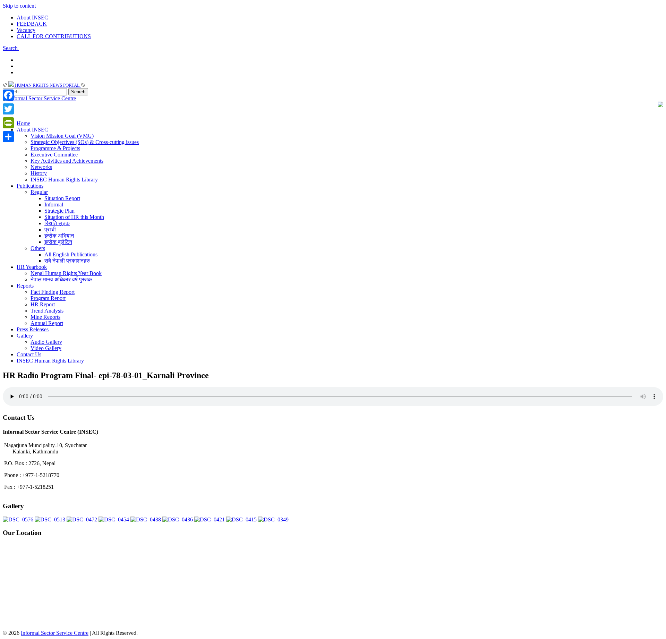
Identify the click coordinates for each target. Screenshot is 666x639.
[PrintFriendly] (8, 123)
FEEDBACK (32, 24)
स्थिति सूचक (57, 223)
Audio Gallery (46, 342)
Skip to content (19, 6)
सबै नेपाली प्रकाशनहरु (67, 261)
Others (38, 248)
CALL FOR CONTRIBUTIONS (54, 36)
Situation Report (62, 198)
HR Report (43, 304)
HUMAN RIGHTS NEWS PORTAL (47, 85)
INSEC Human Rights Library (64, 179)
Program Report (48, 298)
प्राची (50, 229)
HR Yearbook (32, 267)
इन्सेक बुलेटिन (58, 242)
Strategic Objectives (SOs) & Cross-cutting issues (85, 142)
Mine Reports (45, 317)
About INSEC (32, 17)
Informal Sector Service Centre (54, 633)
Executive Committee (54, 154)
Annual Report (47, 323)
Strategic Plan (59, 211)
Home (23, 123)
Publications (30, 186)
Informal (53, 204)
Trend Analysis (47, 311)
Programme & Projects (55, 148)
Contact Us (29, 354)
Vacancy (26, 30)
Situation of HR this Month (74, 217)
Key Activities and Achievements (67, 161)
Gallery (25, 336)
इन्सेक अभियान (59, 236)
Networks (41, 167)
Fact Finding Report (53, 292)
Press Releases (33, 329)
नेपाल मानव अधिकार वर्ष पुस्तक (61, 279)
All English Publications (70, 254)
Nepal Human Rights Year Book (66, 273)
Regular (39, 192)
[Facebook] (8, 95)
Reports (25, 286)
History (39, 173)
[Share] (8, 137)
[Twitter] (8, 109)
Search (11, 48)
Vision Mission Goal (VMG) (62, 136)
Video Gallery (46, 348)
